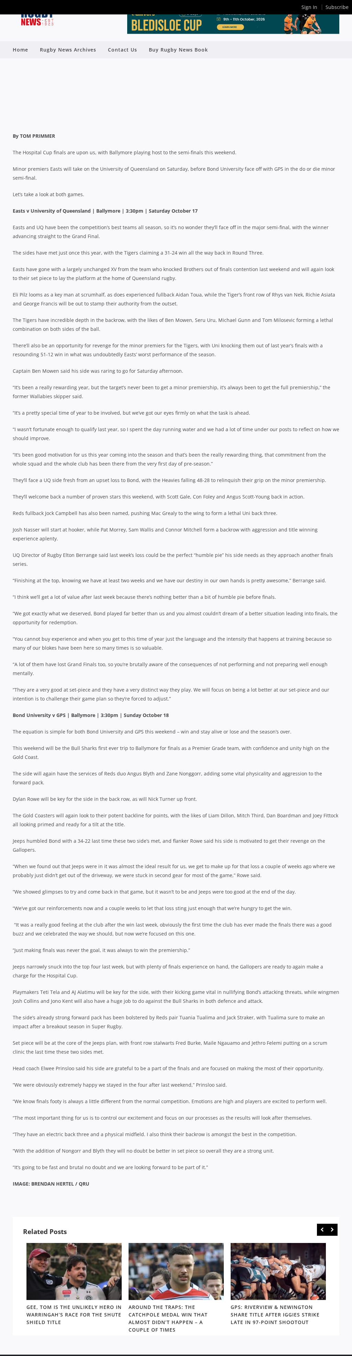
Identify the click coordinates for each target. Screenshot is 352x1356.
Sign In (309, 7)
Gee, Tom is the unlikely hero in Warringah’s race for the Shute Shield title (74, 1315)
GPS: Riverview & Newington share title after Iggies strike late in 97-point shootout (275, 1315)
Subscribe (337, 7)
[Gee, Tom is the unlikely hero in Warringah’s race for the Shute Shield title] (74, 1271)
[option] (74, 1285)
